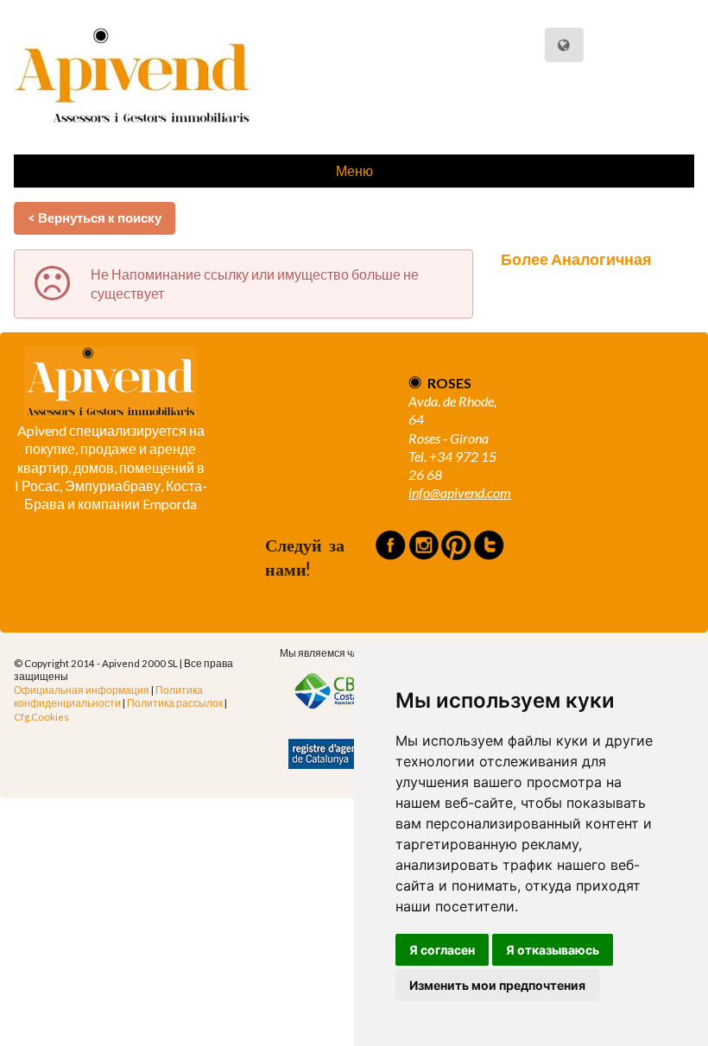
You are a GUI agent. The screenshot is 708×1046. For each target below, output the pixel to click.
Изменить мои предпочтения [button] (497, 985)
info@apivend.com (459, 492)
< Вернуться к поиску (94, 217)
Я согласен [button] (442, 949)
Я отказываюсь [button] (552, 949)
